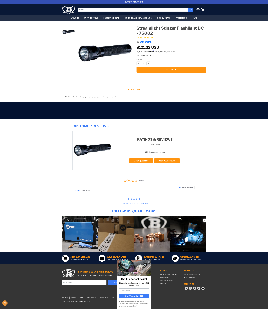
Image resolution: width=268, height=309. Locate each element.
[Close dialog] (149, 262)
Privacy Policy (104, 298)
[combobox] (133, 10)
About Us (65, 298)
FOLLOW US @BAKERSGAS (134, 211)
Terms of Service (91, 298)
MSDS (81, 298)
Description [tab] (134, 89)
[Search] (190, 10)
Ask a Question (141, 161)
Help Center (163, 283)
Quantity (139, 59)
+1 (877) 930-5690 (189, 277)
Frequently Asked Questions (168, 274)
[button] (202, 9)
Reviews (73, 298)
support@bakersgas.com (192, 274)
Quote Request (164, 277)
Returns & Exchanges (166, 280)
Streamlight (146, 41)
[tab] (186, 187)
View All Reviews (167, 161)
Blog (195, 18)
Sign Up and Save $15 (134, 296)
